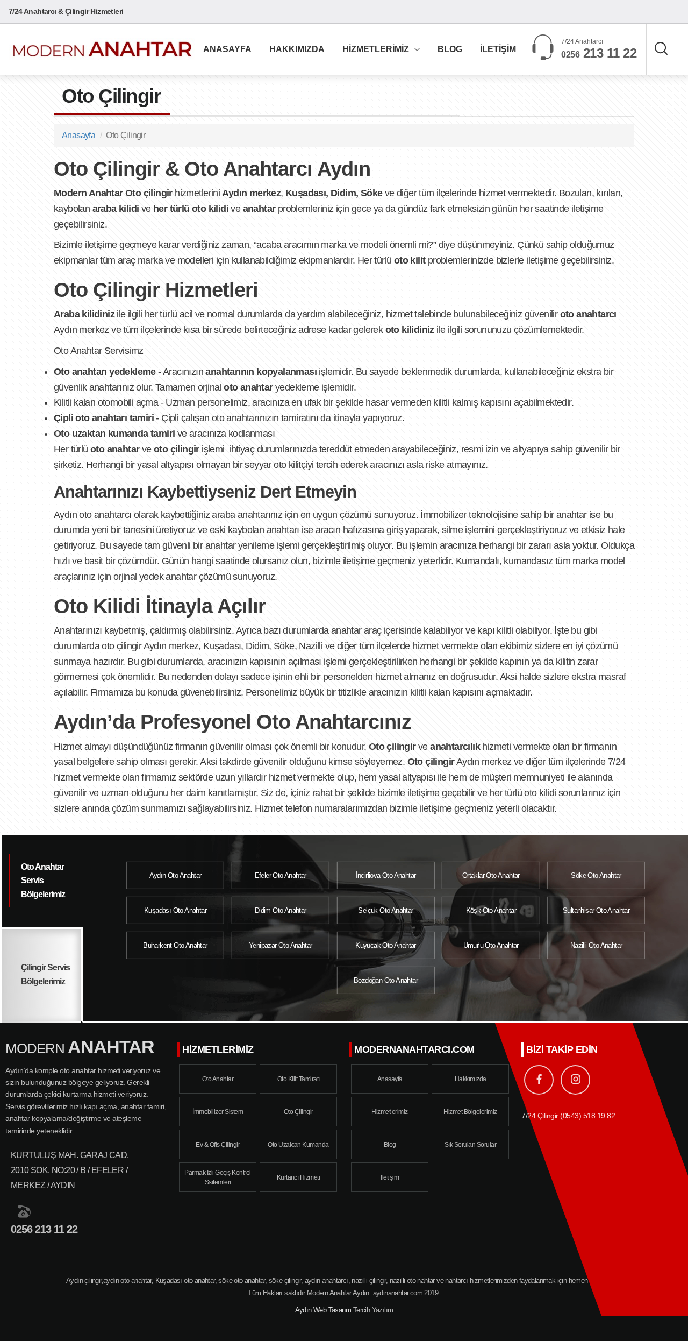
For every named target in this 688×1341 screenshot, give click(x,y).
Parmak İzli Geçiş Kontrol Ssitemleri (217, 1177)
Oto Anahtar (218, 1079)
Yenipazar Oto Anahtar (280, 945)
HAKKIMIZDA (297, 49)
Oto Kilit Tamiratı (298, 1079)
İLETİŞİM (498, 49)
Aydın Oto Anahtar (175, 875)
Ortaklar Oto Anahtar (491, 875)
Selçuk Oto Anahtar (385, 910)
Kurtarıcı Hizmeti (298, 1177)
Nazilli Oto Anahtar (596, 945)
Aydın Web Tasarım (323, 1310)
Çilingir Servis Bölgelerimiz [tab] (45, 974)
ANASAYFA (227, 49)
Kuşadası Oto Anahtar (175, 910)
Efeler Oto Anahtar (280, 875)
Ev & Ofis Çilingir (218, 1144)
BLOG (450, 49)
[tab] (41, 882)
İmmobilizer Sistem (217, 1112)
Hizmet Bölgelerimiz (470, 1112)
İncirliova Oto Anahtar (386, 875)
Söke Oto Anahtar (596, 875)
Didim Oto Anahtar (280, 910)
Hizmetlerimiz (389, 1112)
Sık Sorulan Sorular (471, 1144)
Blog (390, 1144)
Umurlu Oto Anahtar (491, 945)
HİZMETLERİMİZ (375, 49)
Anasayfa (78, 135)
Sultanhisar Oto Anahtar (596, 910)
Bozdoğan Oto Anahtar (386, 980)
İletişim (390, 1177)
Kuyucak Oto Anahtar (385, 945)
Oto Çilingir (298, 1112)
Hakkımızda (470, 1079)
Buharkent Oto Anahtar (175, 945)
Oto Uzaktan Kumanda (298, 1144)
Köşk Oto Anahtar (491, 910)
